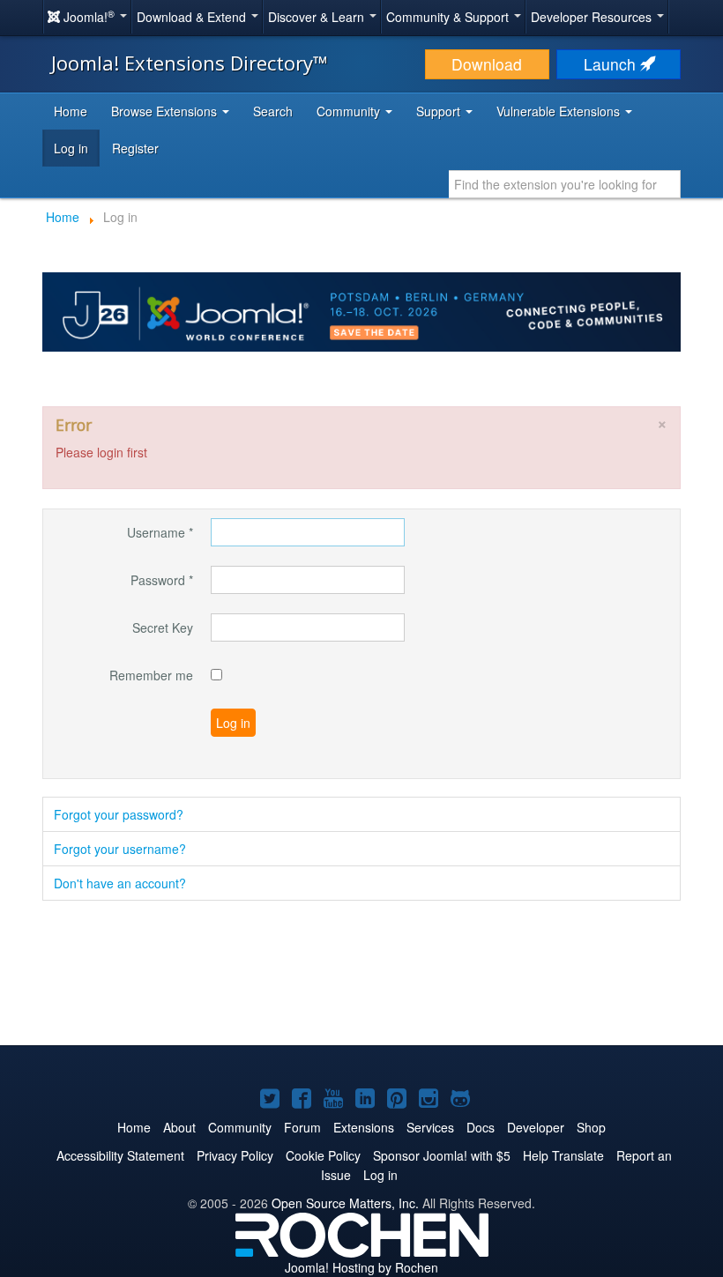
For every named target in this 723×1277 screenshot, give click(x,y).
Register (135, 148)
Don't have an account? (120, 883)
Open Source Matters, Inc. (345, 1203)
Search (273, 111)
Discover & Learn (318, 17)
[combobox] (565, 184)
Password (161, 580)
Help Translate (563, 1155)
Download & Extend (193, 17)
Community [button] (350, 111)
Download (486, 64)
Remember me (151, 675)
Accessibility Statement (120, 1155)
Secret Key (162, 627)
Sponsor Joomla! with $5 (442, 1155)
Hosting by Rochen (361, 1267)
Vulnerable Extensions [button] (559, 111)
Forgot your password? (118, 814)
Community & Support (449, 17)
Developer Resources (593, 17)
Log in (71, 148)
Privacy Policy (235, 1155)
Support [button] (440, 111)
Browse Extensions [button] (165, 111)
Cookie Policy (323, 1155)
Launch (612, 64)
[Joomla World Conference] (361, 310)
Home (70, 111)
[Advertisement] (361, 974)
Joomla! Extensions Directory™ (189, 62)
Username (160, 532)
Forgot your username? (120, 849)
